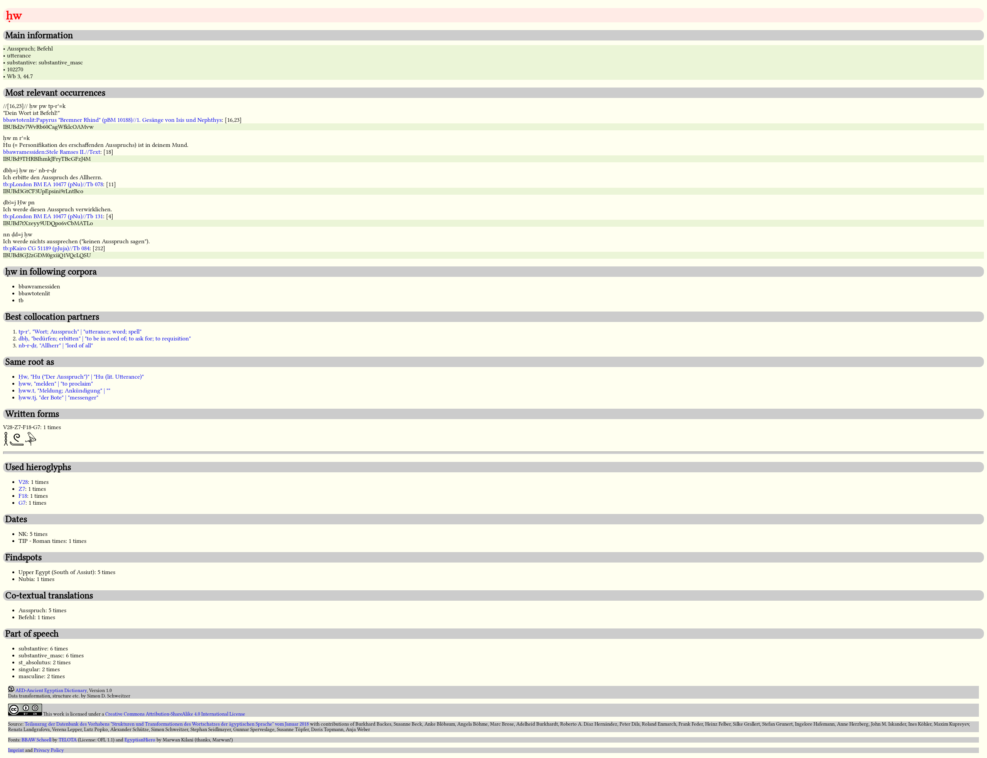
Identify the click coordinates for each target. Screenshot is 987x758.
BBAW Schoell (36, 740)
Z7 (22, 488)
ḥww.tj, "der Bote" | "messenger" (58, 397)
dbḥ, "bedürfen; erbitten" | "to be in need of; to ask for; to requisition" (105, 338)
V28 (23, 481)
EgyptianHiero (140, 740)
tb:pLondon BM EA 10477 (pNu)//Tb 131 (53, 216)
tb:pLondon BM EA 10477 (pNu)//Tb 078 (53, 184)
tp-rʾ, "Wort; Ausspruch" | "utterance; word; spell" (80, 331)
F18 (23, 495)
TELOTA (68, 740)
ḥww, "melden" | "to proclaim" (56, 383)
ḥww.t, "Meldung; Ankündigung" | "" (64, 390)
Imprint (16, 750)
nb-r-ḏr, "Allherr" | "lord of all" (56, 345)
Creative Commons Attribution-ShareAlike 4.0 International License (175, 714)
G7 (22, 502)
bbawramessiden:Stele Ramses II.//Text (51, 151)
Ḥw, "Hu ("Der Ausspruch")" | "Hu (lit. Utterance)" (81, 376)
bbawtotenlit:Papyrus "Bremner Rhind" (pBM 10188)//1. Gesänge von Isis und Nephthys (112, 119)
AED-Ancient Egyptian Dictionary (51, 690)
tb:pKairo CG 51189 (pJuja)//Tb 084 (46, 248)
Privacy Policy (49, 750)
